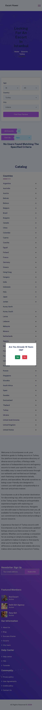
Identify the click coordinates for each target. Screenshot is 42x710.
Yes (17, 357)
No (25, 357)
